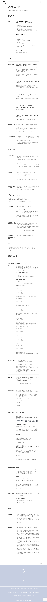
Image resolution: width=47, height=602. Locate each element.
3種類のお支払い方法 (20, 34)
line (38, 592)
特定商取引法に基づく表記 (25, 588)
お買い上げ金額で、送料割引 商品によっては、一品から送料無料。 (24, 22)
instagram (32, 592)
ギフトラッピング (20, 50)
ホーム (10, 588)
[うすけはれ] (4, 2)
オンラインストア (41, 563)
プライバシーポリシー (16, 588)
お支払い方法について (34, 588)
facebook (25, 592)
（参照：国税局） (19, 488)
